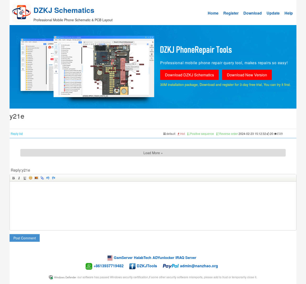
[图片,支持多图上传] (36, 177)
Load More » (153, 152)
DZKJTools (147, 265)
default (170, 133)
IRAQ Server (185, 257)
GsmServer (123, 257)
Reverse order (228, 133)
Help (288, 13)
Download (252, 13)
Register (231, 13)
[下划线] (24, 177)
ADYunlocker (163, 257)
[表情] (30, 177)
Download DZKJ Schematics (189, 75)
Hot (182, 133)
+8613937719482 (108, 265)
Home (213, 13)
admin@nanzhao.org (199, 265)
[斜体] (19, 177)
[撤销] (47, 177)
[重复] (53, 177)
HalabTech (142, 257)
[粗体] (13, 177)
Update (273, 13)
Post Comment (24, 238)
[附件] (42, 177)
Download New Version (247, 75)
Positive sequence (201, 133)
